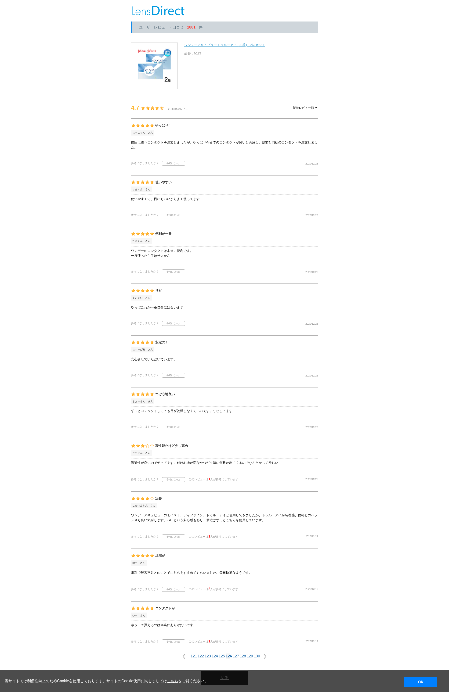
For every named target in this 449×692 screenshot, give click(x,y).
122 (200, 656)
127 (235, 656)
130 (256, 656)
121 (193, 656)
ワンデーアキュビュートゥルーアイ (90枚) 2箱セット (224, 45)
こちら (172, 681)
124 (214, 656)
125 (221, 656)
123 (207, 656)
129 (249, 656)
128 (242, 656)
